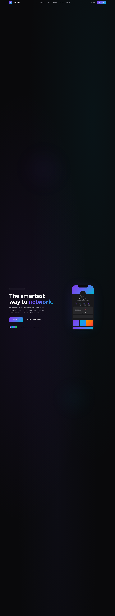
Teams (48, 2)
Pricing (62, 2)
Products (42, 2)
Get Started (101, 2)
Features (55, 2)
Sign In (93, 2)
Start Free (15, 320)
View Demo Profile (35, 320)
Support (68, 2)
